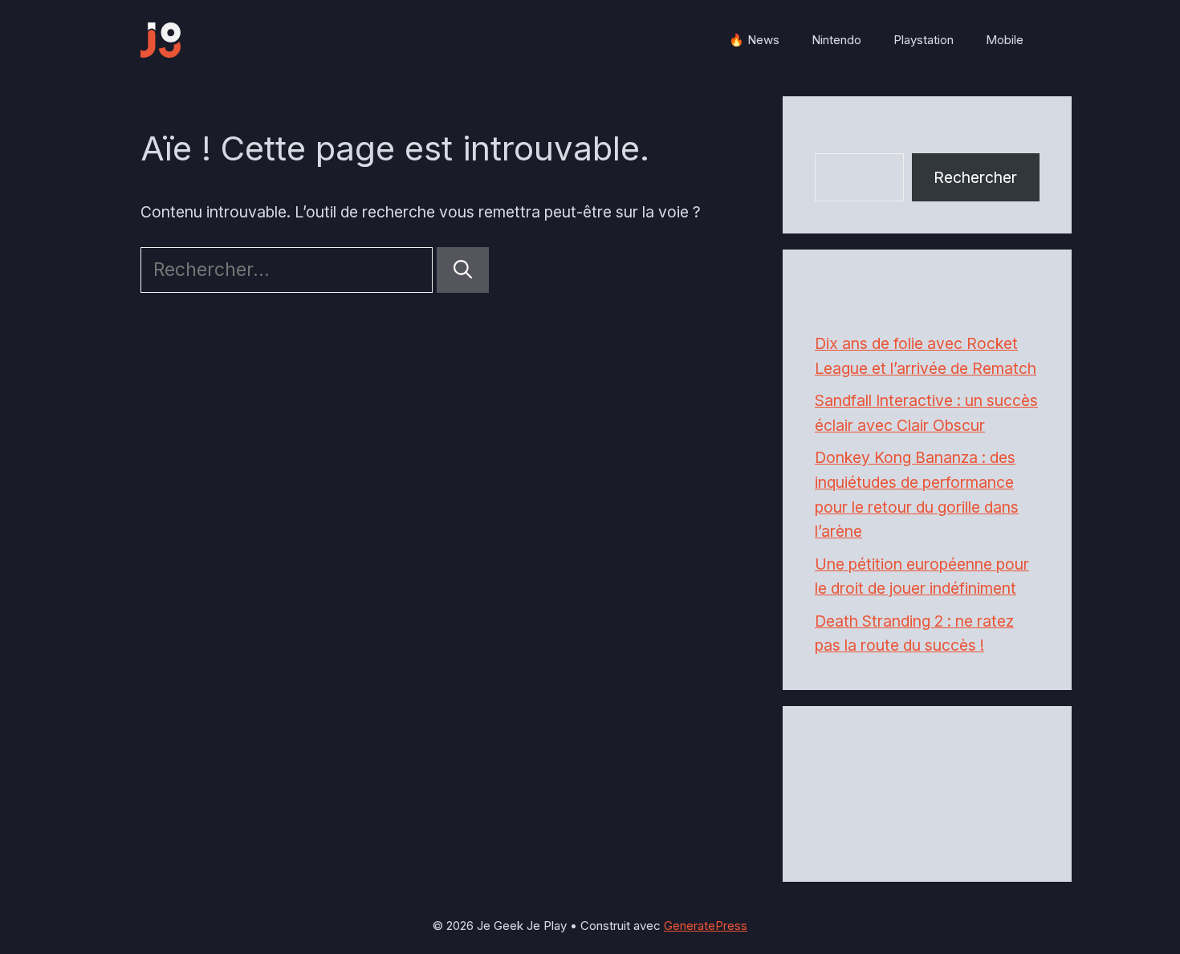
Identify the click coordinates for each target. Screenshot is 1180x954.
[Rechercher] (463, 270)
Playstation (923, 39)
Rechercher (856, 140)
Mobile (1004, 39)
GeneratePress (705, 925)
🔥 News (754, 39)
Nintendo (836, 39)
